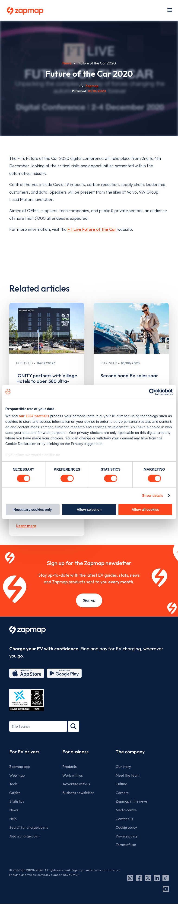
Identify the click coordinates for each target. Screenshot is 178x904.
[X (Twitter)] (148, 877)
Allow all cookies (145, 509)
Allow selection (89, 509)
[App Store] (26, 673)
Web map (17, 775)
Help (13, 818)
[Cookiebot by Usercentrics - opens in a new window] (152, 391)
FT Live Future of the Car (91, 229)
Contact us (124, 818)
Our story (123, 766)
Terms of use (126, 844)
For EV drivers (24, 752)
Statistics (16, 801)
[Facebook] (139, 877)
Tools (13, 784)
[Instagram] (130, 877)
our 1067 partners (34, 416)
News (66, 63)
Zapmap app (19, 766)
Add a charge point (24, 836)
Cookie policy (126, 827)
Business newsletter (78, 792)
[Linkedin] (157, 877)
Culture (121, 784)
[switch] (67, 478)
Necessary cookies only (32, 509)
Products (69, 766)
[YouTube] (166, 889)
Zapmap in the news (132, 801)
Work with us (72, 775)
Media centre (126, 810)
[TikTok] (165, 877)
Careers (122, 792)
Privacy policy (127, 836)
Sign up (89, 600)
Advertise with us (76, 784)
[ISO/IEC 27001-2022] (26, 700)
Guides (14, 792)
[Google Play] (64, 673)
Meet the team (128, 775)
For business (75, 752)
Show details (152, 495)
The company (130, 752)
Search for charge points (28, 827)
